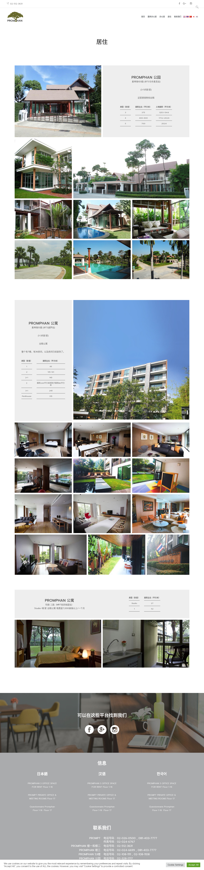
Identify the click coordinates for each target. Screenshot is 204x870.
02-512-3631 (16, 3)
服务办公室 (152, 16)
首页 (143, 16)
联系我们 (177, 16)
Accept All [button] (193, 864)
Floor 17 (48, 810)
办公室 (162, 16)
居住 (169, 16)
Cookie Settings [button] (175, 864)
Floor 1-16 (37, 810)
